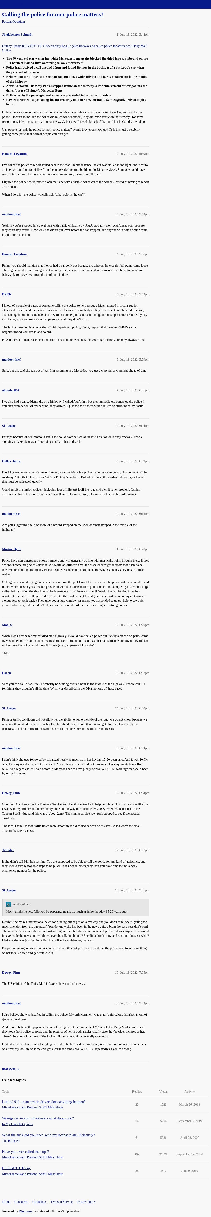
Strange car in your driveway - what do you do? (38, 1118)
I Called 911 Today (16, 1168)
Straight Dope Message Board (21, 4)
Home (6, 1201)
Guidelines (39, 1201)
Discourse (25, 1211)
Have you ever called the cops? (25, 1151)
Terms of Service (61, 1201)
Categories (21, 1201)
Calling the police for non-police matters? (53, 14)
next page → (11, 1068)
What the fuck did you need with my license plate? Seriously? (48, 1135)
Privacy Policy (86, 1201)
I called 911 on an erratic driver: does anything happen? (44, 1102)
